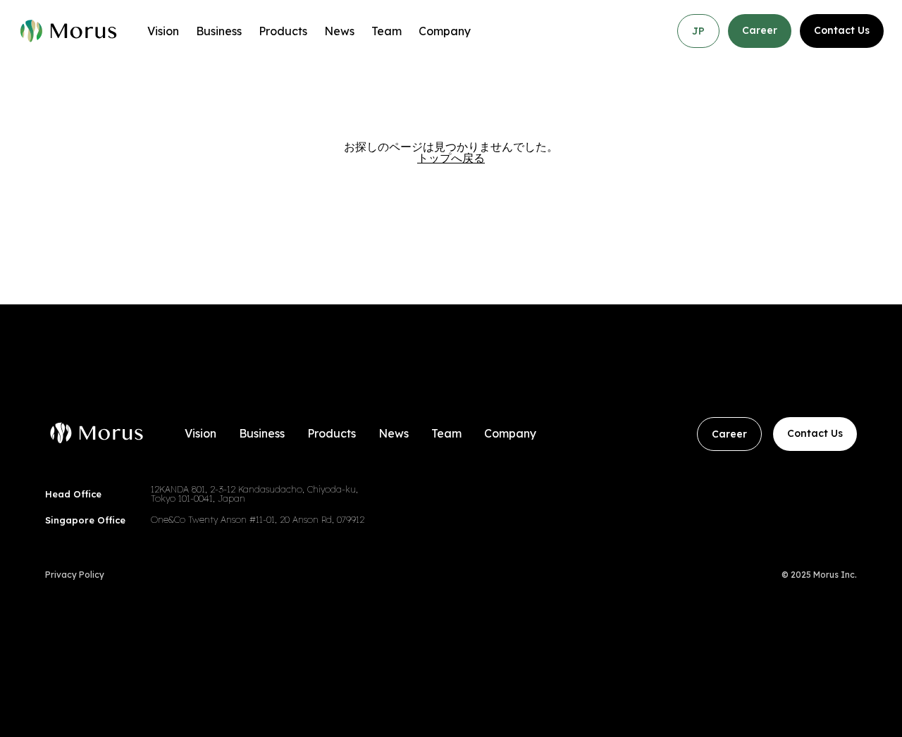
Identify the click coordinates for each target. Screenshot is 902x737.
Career (759, 30)
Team (386, 31)
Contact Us (842, 30)
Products (283, 31)
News (339, 31)
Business (219, 31)
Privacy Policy (74, 575)
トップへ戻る (451, 158)
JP (698, 31)
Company (445, 31)
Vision (163, 31)
